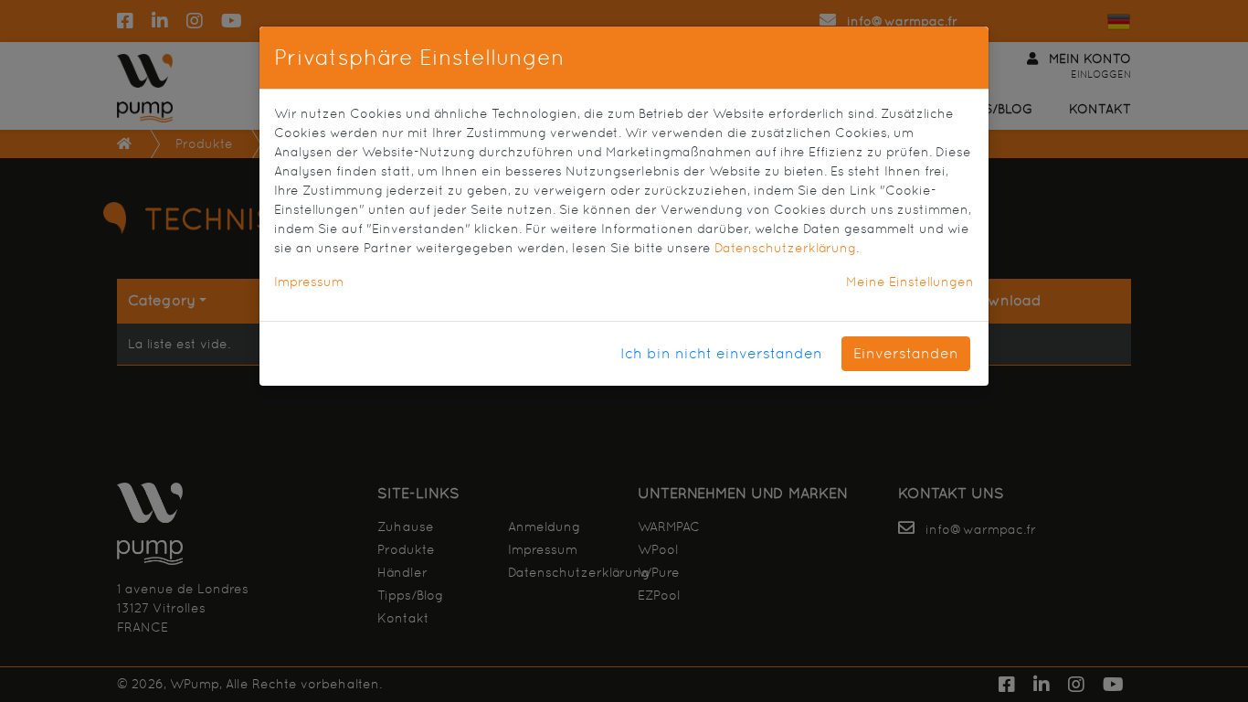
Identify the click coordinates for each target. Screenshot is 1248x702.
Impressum (309, 281)
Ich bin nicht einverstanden (721, 353)
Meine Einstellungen (910, 281)
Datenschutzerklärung (785, 247)
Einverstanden (905, 353)
